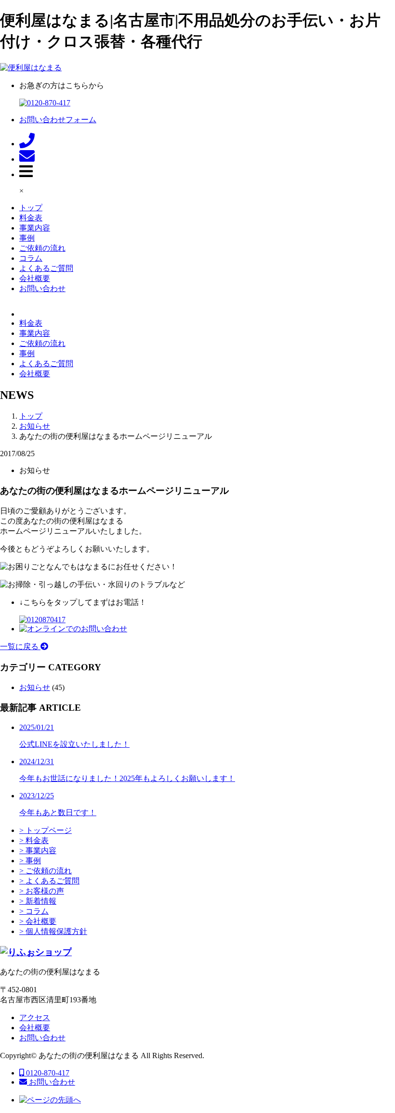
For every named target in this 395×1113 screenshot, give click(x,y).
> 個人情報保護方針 (53, 931)
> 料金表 (34, 840)
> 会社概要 (37, 921)
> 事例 (30, 861)
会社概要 (34, 278)
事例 (27, 238)
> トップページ (45, 830)
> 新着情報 (37, 901)
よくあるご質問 (46, 268)
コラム (30, 258)
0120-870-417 (46, 1073)
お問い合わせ (42, 288)
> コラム (34, 911)
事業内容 (34, 228)
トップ (30, 208)
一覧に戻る (20, 646)
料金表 (30, 218)
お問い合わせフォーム (57, 119)
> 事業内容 (37, 850)
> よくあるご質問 (49, 881)
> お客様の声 (41, 891)
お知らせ (34, 687)
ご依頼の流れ (42, 248)
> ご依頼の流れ (45, 871)
